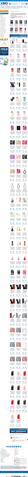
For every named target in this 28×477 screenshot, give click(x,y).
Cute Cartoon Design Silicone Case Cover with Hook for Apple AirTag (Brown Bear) (12, 233)
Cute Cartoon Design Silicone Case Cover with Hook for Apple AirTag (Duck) (19, 233)
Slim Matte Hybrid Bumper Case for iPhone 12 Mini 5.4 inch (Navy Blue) (12, 349)
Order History (2, 459)
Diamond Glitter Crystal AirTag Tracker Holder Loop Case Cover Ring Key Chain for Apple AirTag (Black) (24, 176)
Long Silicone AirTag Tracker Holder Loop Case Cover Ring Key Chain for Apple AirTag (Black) (12, 248)
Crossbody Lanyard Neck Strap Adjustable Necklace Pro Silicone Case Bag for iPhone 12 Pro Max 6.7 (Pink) (12, 61)
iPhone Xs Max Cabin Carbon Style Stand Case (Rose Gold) (18, 75)
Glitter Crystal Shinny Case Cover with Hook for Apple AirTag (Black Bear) (24, 205)
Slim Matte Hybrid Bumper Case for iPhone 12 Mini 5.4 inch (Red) (18, 349)
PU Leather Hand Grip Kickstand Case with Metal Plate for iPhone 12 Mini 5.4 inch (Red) (12, 407)
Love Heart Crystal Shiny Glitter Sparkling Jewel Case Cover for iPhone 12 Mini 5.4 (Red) (12, 75)
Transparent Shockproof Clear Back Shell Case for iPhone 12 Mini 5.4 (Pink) (24, 89)
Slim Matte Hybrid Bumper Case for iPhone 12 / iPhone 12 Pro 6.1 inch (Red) (12, 334)
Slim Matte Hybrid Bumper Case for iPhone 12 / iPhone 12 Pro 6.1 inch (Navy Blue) (24, 320)
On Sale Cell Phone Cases (9, 8)
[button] (9, 439)
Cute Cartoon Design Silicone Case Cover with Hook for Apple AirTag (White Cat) (25, 233)
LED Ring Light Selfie (2, 31)
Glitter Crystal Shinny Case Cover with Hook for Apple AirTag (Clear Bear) (12, 219)
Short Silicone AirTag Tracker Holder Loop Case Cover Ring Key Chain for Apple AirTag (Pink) (12, 262)
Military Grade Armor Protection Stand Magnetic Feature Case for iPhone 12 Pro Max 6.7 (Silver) (18, 320)
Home (1, 8)
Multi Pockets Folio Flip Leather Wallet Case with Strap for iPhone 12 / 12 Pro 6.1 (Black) (18, 132)
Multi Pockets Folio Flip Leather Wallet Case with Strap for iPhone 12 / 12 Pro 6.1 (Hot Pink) (24, 132)
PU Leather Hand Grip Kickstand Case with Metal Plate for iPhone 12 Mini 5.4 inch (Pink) (24, 392)
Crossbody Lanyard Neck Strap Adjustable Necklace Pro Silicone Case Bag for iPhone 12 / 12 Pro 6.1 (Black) (12, 46)
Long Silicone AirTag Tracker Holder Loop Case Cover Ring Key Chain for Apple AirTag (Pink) (18, 248)
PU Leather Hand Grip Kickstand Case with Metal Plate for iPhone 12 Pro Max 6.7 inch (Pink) (12, 421)
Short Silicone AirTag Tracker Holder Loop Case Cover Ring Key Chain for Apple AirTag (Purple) (18, 262)
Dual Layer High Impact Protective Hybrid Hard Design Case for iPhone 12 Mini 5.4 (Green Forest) (24, 104)
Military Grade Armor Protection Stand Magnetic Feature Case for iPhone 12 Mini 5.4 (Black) (18, 291)
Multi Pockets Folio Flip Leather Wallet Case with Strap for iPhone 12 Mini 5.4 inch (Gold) (18, 147)
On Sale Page (3, 8)
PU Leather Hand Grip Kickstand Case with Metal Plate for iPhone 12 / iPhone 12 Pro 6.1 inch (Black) (12, 378)
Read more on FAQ (13, 15)
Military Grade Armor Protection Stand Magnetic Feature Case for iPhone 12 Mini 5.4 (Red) (12, 306)
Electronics (1, 16)
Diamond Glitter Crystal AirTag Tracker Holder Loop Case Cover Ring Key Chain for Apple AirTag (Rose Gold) (24, 190)
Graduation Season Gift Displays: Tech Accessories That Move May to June (21, 460)
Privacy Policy (16, 453)
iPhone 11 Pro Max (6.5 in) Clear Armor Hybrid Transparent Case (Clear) (18, 89)
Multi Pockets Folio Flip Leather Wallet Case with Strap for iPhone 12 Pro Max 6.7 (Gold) (12, 176)
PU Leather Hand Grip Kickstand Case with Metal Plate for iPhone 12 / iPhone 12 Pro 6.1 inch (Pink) (18, 378)
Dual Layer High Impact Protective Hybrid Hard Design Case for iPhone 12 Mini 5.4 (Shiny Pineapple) (24, 118)
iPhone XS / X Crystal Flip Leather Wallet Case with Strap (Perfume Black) (18, 277)
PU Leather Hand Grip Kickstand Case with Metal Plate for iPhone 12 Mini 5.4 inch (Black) (12, 392)
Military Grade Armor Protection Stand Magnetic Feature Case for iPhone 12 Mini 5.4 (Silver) (18, 306)
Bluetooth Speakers (2, 21)
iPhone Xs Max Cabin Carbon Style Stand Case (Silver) (24, 75)
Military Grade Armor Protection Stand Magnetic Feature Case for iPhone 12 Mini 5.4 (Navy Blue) (25, 291)
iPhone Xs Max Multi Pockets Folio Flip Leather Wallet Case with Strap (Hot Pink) (12, 132)
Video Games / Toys (2, 32)
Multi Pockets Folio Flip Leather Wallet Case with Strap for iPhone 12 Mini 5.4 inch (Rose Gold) (18, 161)
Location (15, 451)
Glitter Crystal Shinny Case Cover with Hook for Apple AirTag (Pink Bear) (24, 219)
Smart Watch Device (2, 28)
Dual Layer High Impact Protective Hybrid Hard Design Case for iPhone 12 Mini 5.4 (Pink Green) (12, 118)
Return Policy (16, 452)
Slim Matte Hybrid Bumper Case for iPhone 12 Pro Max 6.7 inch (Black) (12, 364)
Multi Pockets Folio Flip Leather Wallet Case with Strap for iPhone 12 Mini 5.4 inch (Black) (12, 147)
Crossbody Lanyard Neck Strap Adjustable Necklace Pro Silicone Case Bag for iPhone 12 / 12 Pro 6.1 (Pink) (18, 46)
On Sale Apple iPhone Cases (15, 8)
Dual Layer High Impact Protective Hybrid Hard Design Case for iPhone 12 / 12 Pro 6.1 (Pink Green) (18, 104)
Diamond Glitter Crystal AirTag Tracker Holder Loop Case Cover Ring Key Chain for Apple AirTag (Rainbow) (18, 190)
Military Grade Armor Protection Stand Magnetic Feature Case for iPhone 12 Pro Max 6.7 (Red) (12, 320)
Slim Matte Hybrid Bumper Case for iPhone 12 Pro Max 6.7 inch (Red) (24, 364)
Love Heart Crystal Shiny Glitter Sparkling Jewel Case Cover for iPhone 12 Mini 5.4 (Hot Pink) (24, 61)
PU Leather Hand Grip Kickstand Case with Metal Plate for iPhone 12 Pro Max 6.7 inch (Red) (18, 421)
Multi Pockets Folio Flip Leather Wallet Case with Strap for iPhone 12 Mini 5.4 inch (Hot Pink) (24, 147)
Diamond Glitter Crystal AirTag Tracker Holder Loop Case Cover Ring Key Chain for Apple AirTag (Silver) (12, 205)
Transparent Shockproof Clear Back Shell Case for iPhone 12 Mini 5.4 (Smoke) (12, 104)
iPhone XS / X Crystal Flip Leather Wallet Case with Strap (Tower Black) (12, 277)
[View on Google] (11, 438)
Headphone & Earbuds (3, 20)
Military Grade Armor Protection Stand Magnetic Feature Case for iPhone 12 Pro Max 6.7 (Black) (24, 306)
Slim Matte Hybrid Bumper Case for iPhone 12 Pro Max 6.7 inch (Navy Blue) (18, 364)
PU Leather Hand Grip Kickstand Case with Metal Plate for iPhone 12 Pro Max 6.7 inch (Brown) (24, 407)
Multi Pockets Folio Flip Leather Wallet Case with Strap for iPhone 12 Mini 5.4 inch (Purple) (12, 161)
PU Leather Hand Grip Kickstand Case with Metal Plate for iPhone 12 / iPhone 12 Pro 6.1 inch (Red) (24, 378)
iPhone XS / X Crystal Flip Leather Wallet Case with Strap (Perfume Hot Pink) (24, 277)
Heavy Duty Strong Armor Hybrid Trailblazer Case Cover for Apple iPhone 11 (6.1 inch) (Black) (12, 89)
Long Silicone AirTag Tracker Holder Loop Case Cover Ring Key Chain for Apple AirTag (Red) (24, 248)
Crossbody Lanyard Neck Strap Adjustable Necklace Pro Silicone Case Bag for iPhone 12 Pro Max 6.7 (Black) (24, 46)
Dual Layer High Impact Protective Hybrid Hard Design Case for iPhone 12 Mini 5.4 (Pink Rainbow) (18, 118)
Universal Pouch (2, 27)
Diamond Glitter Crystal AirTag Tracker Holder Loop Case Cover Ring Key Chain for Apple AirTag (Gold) (12, 190)
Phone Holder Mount (2, 24)
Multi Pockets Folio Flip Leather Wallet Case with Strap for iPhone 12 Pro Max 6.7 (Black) (24, 161)
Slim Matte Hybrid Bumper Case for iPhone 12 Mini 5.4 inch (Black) (18, 335)
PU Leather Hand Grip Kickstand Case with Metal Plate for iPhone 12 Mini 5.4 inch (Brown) (18, 393)
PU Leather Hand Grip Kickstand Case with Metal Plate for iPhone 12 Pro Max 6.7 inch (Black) (18, 407)
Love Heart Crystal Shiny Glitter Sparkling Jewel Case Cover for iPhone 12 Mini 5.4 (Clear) (18, 61)
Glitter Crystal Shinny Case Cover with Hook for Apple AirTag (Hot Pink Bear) (18, 219)
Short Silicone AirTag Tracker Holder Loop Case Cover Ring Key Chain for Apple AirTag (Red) (24, 262)
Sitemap (2, 461)
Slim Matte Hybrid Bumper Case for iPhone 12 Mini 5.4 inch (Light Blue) (25, 335)
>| (25, 431)
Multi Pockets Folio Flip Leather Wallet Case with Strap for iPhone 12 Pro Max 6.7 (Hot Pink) (18, 176)
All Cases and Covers (3, 17)
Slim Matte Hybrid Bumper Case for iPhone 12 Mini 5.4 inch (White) (25, 349)
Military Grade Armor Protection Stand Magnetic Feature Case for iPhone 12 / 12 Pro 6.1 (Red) (12, 291)
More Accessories (2, 35)
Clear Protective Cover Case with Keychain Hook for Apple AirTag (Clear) (18, 205)
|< (11, 431)
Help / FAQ (2, 460)
